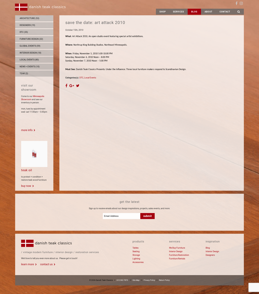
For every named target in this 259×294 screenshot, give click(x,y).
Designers (210, 255)
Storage (136, 255)
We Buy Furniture (177, 248)
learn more (27, 264)
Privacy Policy (149, 280)
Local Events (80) (29, 59)
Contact (225, 11)
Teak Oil (26, 170)
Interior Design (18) (30, 53)
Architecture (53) (29, 18)
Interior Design (176, 251)
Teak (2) (24, 73)
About (208, 11)
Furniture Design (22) (31, 39)
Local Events (90, 77)
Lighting (136, 258)
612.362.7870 (122, 280)
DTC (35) (24, 32)
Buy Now (26, 185)
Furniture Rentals (177, 258)
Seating (136, 251)
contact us (46, 264)
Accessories (138, 262)
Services (178, 11)
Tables (135, 248)
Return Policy (164, 280)
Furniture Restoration (179, 255)
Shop (162, 11)
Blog (194, 11)
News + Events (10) (30, 66)
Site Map (136, 280)
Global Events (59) (30, 46)
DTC (81, 77)
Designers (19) (27, 25)
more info (27, 130)
